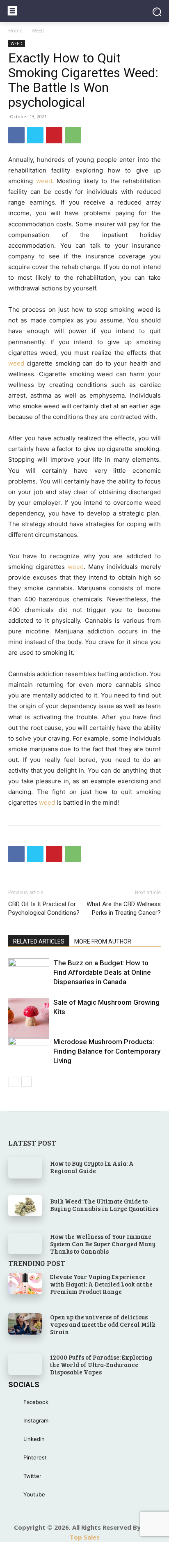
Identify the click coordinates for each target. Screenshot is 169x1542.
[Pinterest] (54, 135)
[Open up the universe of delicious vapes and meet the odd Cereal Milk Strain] (25, 1324)
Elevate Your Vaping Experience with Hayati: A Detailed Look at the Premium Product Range (101, 1284)
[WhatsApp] (73, 135)
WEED (38, 30)
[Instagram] (15, 1420)
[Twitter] (35, 135)
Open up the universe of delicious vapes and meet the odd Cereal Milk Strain (102, 1324)
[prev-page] (13, 1082)
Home (15, 30)
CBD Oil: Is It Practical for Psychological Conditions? (44, 908)
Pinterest (35, 1457)
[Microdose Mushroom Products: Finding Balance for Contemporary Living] (28, 1057)
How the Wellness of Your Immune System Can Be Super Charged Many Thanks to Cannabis (102, 1243)
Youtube (34, 1494)
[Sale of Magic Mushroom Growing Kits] (28, 1018)
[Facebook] (16, 135)
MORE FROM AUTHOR (102, 941)
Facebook (35, 1402)
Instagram (35, 1420)
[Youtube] (15, 1494)
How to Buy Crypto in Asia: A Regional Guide (92, 1167)
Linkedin (34, 1439)
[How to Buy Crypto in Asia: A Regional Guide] (25, 1167)
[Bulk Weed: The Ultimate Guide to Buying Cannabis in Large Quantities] (25, 1205)
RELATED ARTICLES (38, 941)
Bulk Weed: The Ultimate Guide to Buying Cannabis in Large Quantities (104, 1205)
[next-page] (26, 1082)
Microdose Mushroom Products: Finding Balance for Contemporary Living (106, 1051)
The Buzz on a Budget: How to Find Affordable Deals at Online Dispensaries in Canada (102, 972)
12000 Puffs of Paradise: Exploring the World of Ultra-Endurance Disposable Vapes (101, 1364)
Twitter (32, 1476)
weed (44, 181)
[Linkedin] (15, 1439)
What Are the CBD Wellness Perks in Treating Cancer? (124, 908)
